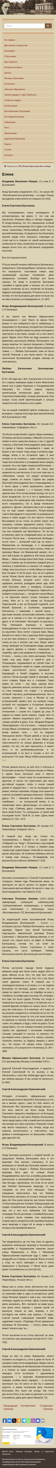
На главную (9, 40)
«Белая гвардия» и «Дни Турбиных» (20, 94)
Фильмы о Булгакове (14, 78)
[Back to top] (49, 1461)
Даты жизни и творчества (15, 45)
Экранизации (10, 133)
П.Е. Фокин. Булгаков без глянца (35, 166)
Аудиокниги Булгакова (14, 138)
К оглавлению (28, 1405)
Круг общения (10, 61)
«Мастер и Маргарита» (14, 89)
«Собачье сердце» (12, 100)
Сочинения (9, 83)
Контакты (8, 155)
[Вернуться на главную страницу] (28, 7)
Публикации (10, 122)
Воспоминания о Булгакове (17, 111)
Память (7, 144)
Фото (6, 127)
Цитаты (7, 72)
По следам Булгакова (14, 116)
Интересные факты (13, 67)
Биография (9, 51)
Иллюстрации (10, 105)
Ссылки (7, 149)
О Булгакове (10, 56)
